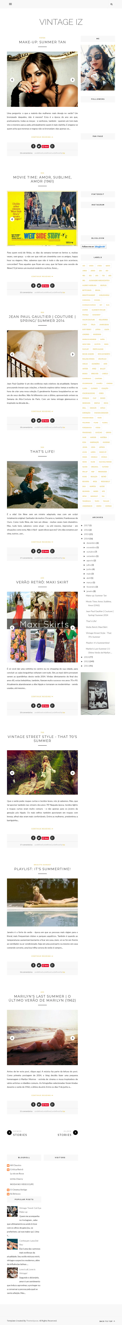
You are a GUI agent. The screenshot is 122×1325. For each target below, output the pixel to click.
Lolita (106, 329)
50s (42, 173)
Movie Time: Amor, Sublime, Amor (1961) (42, 179)
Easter (85, 310)
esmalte (93, 408)
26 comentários (26, 153)
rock (95, 481)
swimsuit (94, 496)
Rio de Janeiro (88, 354)
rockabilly (105, 481)
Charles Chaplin (89, 305)
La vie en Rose (17, 1173)
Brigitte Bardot (42, 865)
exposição (86, 413)
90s (83, 280)
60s (42, 578)
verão (98, 506)
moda (84, 457)
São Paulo (102, 359)
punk (84, 476)
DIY (101, 305)
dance (102, 398)
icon (84, 442)
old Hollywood (105, 462)
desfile (97, 403)
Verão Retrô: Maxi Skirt (42, 582)
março (90, 582)
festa (99, 418)
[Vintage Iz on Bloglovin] (94, 248)
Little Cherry (16, 1179)
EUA (107, 305)
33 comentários (26, 292)
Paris (106, 344)
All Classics (15, 1165)
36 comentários (26, 972)
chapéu (99, 383)
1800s (108, 266)
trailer (106, 501)
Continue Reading (41, 137)
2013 (86, 657)
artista (85, 369)
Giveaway (96, 315)
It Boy (84, 324)
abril (89, 578)
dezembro (91, 543)
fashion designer (101, 413)
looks (93, 452)
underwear (87, 506)
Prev (12, 80)
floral (105, 422)
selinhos (85, 491)
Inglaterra (103, 320)
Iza (64, 153)
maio (89, 573)
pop (92, 472)
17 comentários (26, 558)
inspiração (94, 442)
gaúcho (99, 432)
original (94, 467)
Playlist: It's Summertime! (42, 869)
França (85, 315)
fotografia (87, 427)
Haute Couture (88, 320)
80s (110, 275)
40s (42, 312)
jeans (84, 447)
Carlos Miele (104, 295)
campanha (86, 378)
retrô (103, 476)
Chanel (97, 300)
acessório (96, 364)
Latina (97, 329)
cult (94, 398)
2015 (86, 534)
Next (72, 80)
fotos (42, 38)
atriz (94, 369)
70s (42, 732)
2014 (86, 538)
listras (102, 447)
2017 (86, 525)
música (104, 457)
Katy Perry (86, 329)
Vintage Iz (61, 22)
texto (97, 501)
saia (84, 486)
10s (83, 266)
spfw (84, 496)
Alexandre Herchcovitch (99, 280)
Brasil (97, 290)
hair (84, 437)
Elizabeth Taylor (98, 310)
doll (84, 408)
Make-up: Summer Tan (42, 42)
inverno (106, 442)
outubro (91, 551)
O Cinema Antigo (18, 1189)
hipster (93, 437)
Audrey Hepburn (89, 285)
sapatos (93, 486)
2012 (86, 661)
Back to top (106, 1321)
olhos (84, 467)
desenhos (86, 403)
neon (84, 462)
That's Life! (42, 452)
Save (46, 146)
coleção (105, 388)
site (103, 491)
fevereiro (91, 586)
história (103, 437)
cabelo (105, 373)
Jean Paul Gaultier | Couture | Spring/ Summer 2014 (42, 319)
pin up (84, 472)
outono (105, 467)
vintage (108, 506)
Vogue (85, 364)
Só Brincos (15, 1193)
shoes (95, 491)
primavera (102, 472)
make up (102, 452)
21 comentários (26, 1111)
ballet (102, 369)
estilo (102, 408)
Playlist (85, 349)
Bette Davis (86, 290)
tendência (86, 501)
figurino (86, 422)
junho (89, 569)
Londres (85, 334)
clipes (84, 388)
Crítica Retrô (16, 1169)
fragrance (87, 432)
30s (107, 270)
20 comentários (26, 712)
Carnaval (86, 300)
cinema (109, 383)
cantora (98, 378)
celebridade (87, 383)
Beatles (103, 285)
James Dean (104, 324)
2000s (93, 270)
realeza (94, 476)
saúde (102, 486)
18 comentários (26, 427)
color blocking (88, 393)
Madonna (97, 334)
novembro (91, 547)
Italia (93, 324)
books (84, 373)
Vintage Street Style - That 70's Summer (42, 739)
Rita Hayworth (104, 354)
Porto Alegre (98, 349)
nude (93, 462)
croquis (85, 398)
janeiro (90, 591)
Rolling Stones (88, 359)
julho (89, 565)
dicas (106, 403)
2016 (86, 530)
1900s (84, 270)
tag (103, 496)
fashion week (87, 418)
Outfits (97, 344)
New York (86, 344)
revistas (85, 481)
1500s (91, 266)
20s (100, 270)
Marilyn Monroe (89, 339)
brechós (94, 373)
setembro (91, 556)
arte (105, 364)
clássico (94, 388)
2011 (86, 666)
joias (93, 447)
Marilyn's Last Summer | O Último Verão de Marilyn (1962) (42, 998)
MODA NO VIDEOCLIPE (22, 1184)
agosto (90, 560)
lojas (84, 452)
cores (101, 393)
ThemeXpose (32, 1320)
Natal (102, 339)
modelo (94, 457)
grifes (108, 432)
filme (96, 422)
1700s (99, 266)
